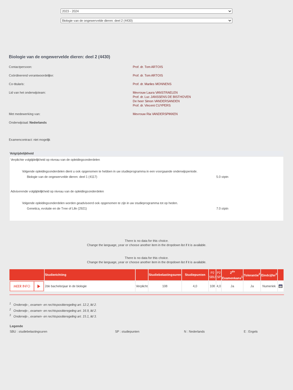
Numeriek (269, 286)
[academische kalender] (280, 288)
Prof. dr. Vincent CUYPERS (152, 105)
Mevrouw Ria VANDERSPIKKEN (155, 114)
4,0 (195, 286)
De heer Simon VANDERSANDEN (156, 101)
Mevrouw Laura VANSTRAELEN (155, 92)
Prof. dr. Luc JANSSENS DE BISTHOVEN (162, 96)
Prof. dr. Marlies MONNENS (152, 84)
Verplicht (142, 286)
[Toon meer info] (26, 286)
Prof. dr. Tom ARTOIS (148, 67)
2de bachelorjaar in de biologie (66, 286)
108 (164, 286)
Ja (232, 286)
